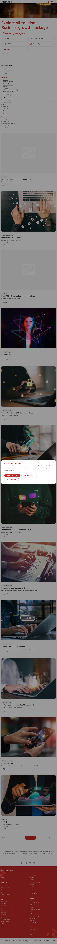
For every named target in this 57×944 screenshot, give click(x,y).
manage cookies (29, 475)
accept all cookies (12, 475)
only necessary (11, 479)
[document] (28, 472)
